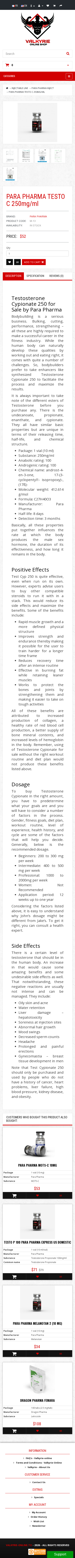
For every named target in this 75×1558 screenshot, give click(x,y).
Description (13, 276)
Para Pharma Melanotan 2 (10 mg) (37, 1323)
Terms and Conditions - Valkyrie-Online (39, 1462)
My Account (39, 1512)
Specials (39, 1497)
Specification (35, 276)
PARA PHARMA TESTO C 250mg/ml (27, 91)
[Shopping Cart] (55, 6)
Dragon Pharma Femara (37, 1400)
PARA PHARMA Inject (43, 88)
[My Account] (41, 6)
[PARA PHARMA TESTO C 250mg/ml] (37, 122)
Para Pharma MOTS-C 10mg (37, 1165)
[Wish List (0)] (48, 6)
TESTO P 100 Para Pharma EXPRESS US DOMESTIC (37, 1242)
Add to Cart (32, 262)
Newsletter (39, 1525)
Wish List (38, 1521)
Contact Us (38, 1482)
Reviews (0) (56, 276)
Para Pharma (38, 216)
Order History (39, 1516)
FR (16, 5)
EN (25, 5)
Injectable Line (20, 88)
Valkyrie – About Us (39, 1467)
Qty (8, 247)
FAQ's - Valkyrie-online (39, 1458)
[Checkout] (61, 6)
